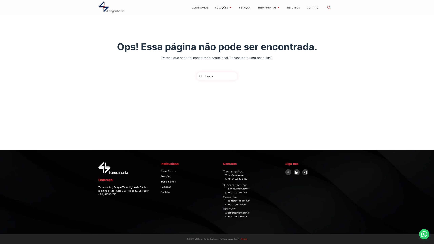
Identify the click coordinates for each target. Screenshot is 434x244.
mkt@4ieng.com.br (236, 175)
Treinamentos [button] (267, 7)
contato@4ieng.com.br (238, 212)
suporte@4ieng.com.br (238, 188)
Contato (312, 7)
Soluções (166, 176)
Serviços (245, 7)
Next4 (244, 239)
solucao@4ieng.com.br (238, 200)
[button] (329, 7)
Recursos (293, 7)
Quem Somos (200, 7)
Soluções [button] (221, 7)
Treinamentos (168, 181)
